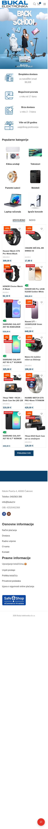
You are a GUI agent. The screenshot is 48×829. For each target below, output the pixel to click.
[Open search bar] (34, 4)
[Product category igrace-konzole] (35, 203)
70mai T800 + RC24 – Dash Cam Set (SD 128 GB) (13, 400)
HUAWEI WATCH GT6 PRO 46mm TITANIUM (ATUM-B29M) (34, 400)
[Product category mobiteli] (35, 179)
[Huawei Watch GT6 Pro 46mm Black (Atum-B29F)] (13, 237)
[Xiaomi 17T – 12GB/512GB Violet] (35, 309)
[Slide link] (24, 38)
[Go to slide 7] (32, 66)
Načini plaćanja (9, 530)
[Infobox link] (22, 78)
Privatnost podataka (11, 581)
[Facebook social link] (4, 514)
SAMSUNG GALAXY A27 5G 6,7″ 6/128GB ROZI (12, 362)
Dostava (6, 536)
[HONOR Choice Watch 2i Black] (13, 273)
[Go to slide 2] (18, 66)
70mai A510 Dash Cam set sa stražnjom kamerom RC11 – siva (35, 438)
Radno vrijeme (9, 541)
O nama (5, 546)
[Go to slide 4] (24, 66)
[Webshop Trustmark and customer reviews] (14, 600)
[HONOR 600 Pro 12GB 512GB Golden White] (35, 275)
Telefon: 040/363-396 (12, 497)
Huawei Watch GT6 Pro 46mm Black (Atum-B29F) (11, 253)
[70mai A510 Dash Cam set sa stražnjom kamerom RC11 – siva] (35, 422)
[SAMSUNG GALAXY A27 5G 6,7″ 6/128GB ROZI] (13, 345)
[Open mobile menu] (44, 4)
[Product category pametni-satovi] (12, 179)
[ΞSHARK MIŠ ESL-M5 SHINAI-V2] (35, 235)
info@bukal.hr (8, 502)
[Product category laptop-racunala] (12, 203)
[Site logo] (15, 4)
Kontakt (5, 552)
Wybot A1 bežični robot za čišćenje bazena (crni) (33, 359)
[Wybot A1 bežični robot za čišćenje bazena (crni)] (35, 344)
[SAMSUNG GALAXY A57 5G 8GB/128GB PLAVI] (13, 310)
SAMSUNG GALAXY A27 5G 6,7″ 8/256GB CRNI (12, 438)
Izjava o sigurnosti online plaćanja (18, 586)
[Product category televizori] (35, 155)
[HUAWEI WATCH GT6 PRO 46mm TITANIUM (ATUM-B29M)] (35, 383)
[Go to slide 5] (26, 66)
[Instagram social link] (9, 514)
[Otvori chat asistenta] (39, 822)
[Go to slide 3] (21, 66)
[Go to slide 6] (29, 66)
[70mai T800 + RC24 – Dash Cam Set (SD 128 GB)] (13, 383)
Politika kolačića (9, 575)
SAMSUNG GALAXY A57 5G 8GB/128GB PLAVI (12, 327)
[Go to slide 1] (16, 66)
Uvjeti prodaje (8, 570)
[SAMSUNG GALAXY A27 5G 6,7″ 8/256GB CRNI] (13, 422)
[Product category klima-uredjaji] (12, 155)
